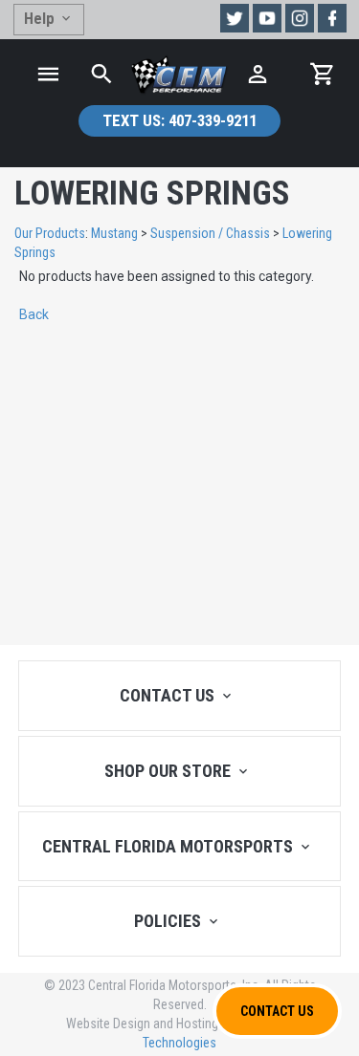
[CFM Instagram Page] (299, 18)
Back (34, 314)
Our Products (49, 233)
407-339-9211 (179, 120)
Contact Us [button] (277, 1011)
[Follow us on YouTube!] (267, 18)
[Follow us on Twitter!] (234, 18)
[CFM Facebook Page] (332, 18)
